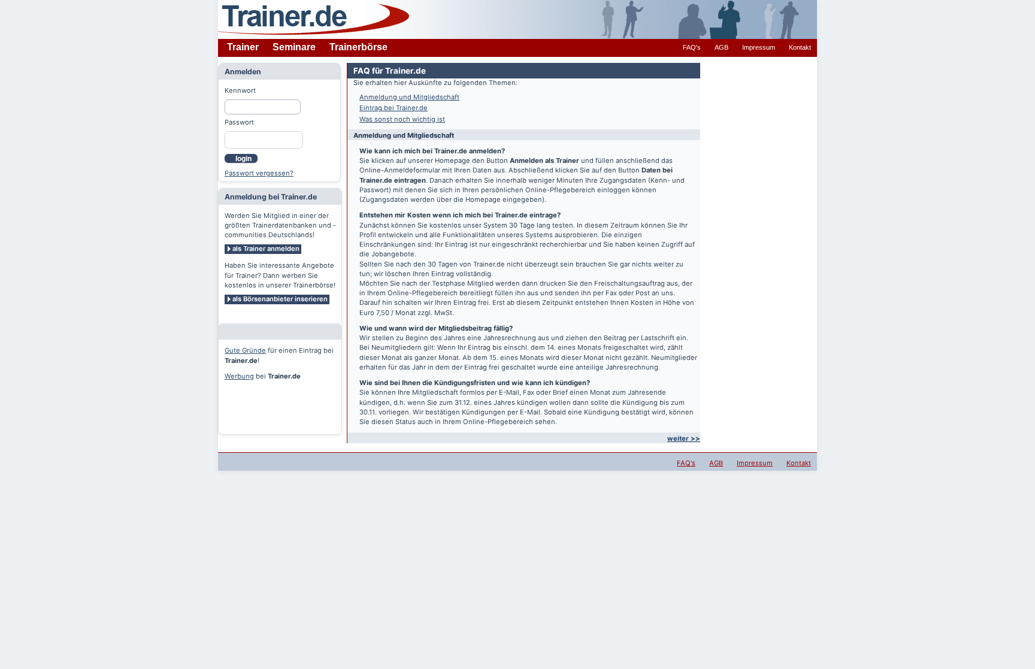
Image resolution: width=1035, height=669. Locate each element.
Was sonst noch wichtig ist (402, 119)
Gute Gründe (245, 350)
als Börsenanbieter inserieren (280, 299)
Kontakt (800, 47)
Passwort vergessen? (259, 173)
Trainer (243, 47)
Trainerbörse (358, 47)
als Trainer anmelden (265, 248)
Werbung (239, 376)
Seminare (294, 47)
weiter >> (683, 438)
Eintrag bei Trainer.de (393, 108)
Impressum (758, 47)
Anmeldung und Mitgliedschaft (409, 97)
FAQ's (692, 47)
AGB (721, 47)
